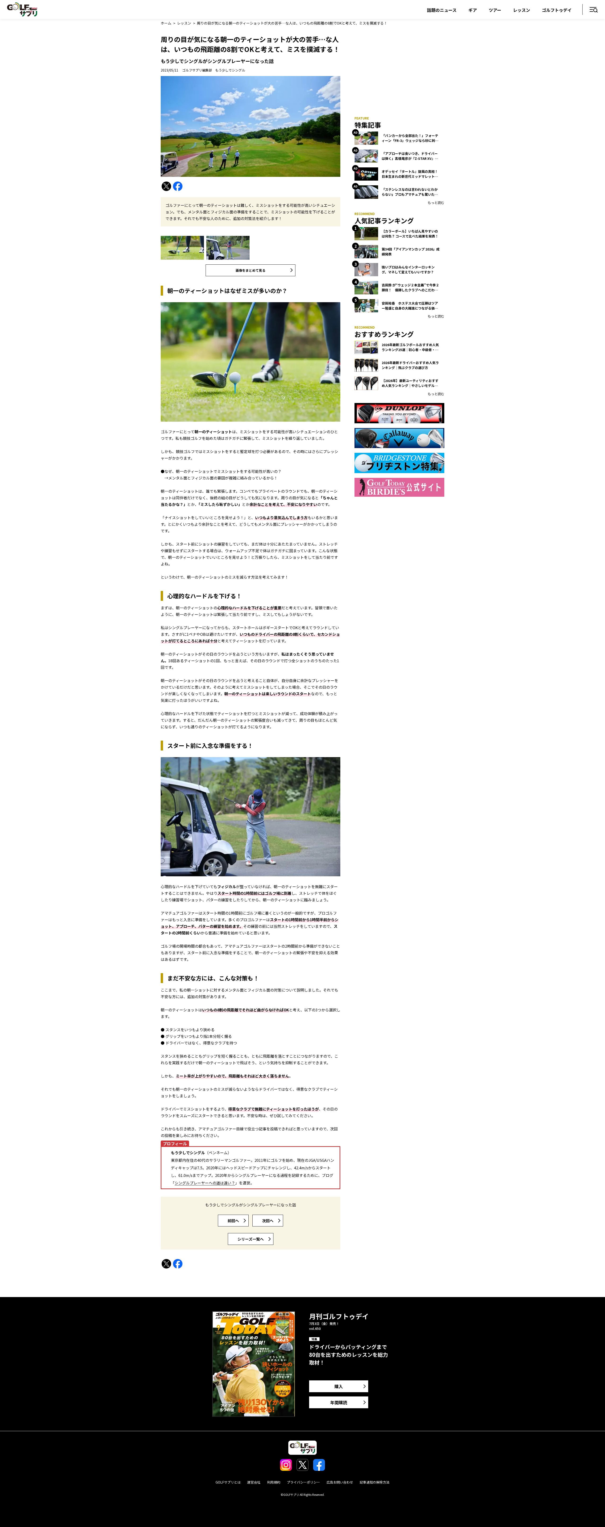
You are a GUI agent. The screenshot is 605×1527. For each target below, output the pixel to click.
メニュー (594, 10)
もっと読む (436, 202)
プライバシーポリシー (303, 1482)
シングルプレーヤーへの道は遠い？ (205, 1183)
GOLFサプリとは (228, 1482)
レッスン (521, 10)
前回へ (233, 1220)
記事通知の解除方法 (374, 1482)
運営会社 (253, 1482)
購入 (338, 1386)
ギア (472, 10)
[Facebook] (177, 186)
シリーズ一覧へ (251, 1239)
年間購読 (338, 1402)
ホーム (166, 23)
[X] (166, 186)
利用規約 (273, 1482)
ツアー (495, 10)
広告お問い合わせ (340, 1482)
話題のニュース (442, 10)
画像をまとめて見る (250, 270)
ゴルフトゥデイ (557, 10)
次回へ (267, 1220)
